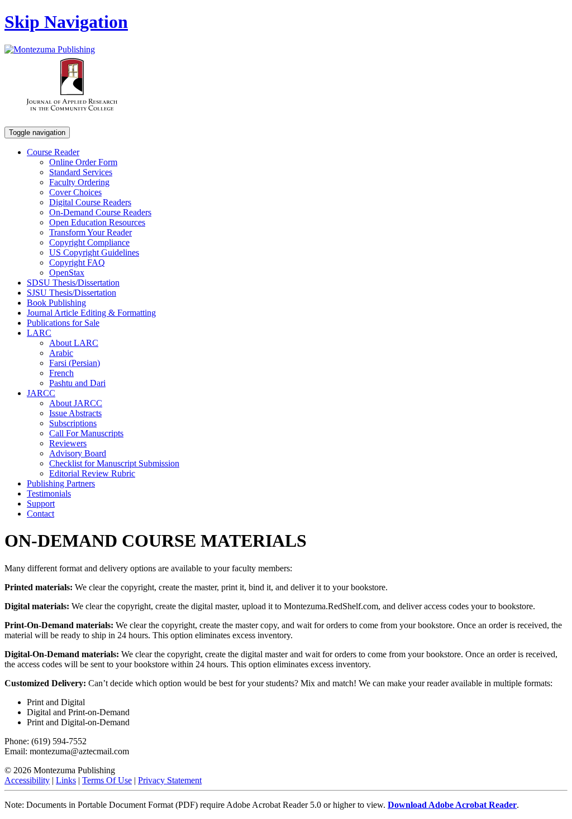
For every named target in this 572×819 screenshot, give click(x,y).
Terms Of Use (107, 780)
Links (66, 780)
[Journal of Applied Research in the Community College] (71, 121)
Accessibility (27, 780)
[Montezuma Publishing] (49, 49)
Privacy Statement (170, 780)
